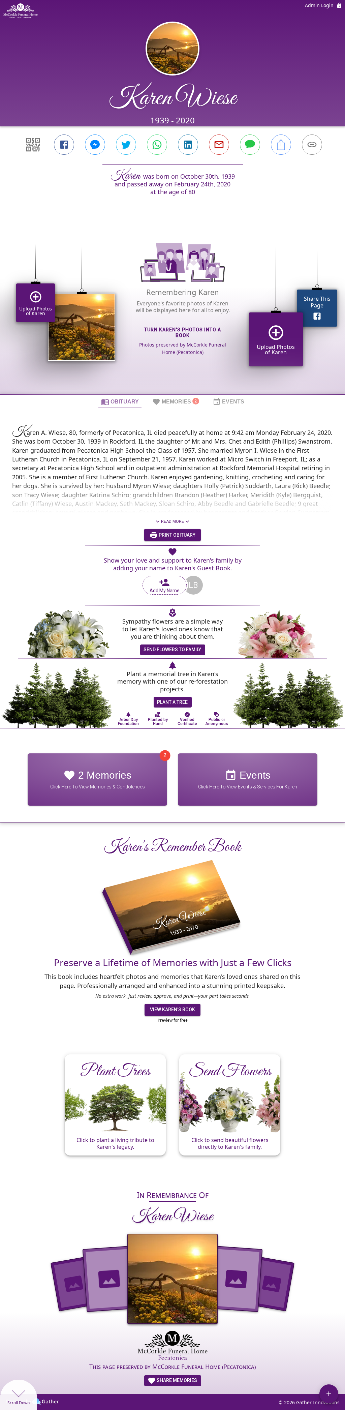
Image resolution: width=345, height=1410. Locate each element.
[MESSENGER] (95, 144)
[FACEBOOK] (64, 144)
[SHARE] (281, 144)
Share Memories (176, 1380)
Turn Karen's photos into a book (182, 332)
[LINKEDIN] (188, 144)
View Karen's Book (172, 1009)
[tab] (120, 401)
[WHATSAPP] (157, 144)
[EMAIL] (219, 144)
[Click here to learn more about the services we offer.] (172, 1345)
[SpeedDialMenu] (328, 1393)
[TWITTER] (126, 144)
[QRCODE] (33, 144)
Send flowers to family (172, 649)
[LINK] (312, 144)
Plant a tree (172, 702)
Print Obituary (176, 535)
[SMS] (250, 144)
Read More (172, 521)
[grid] (172, 309)
